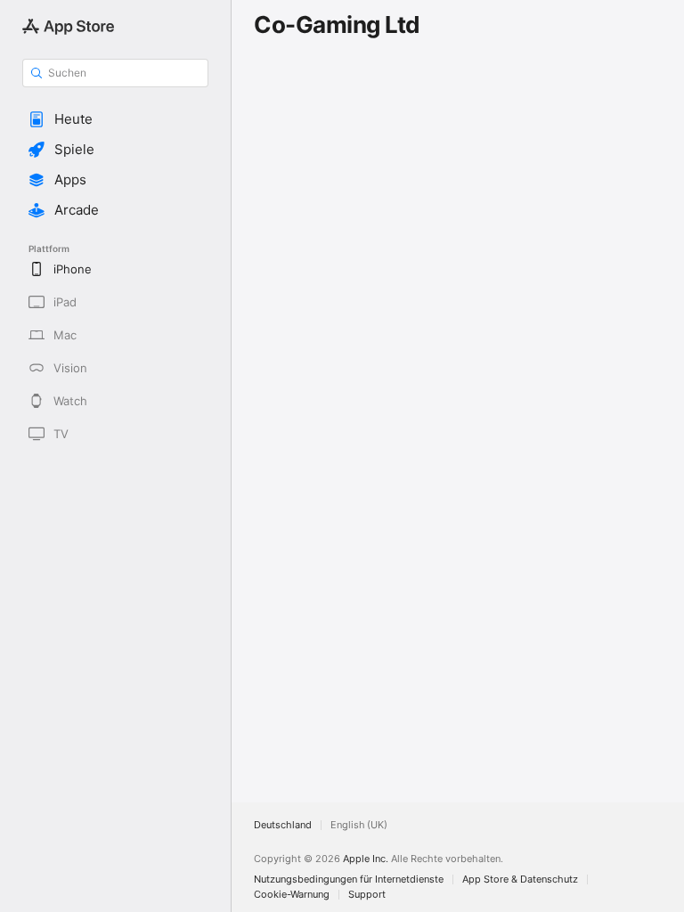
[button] (115, 119)
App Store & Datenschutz (520, 879)
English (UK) (358, 825)
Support (367, 895)
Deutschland (283, 825)
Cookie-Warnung (292, 895)
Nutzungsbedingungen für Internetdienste (349, 879)
